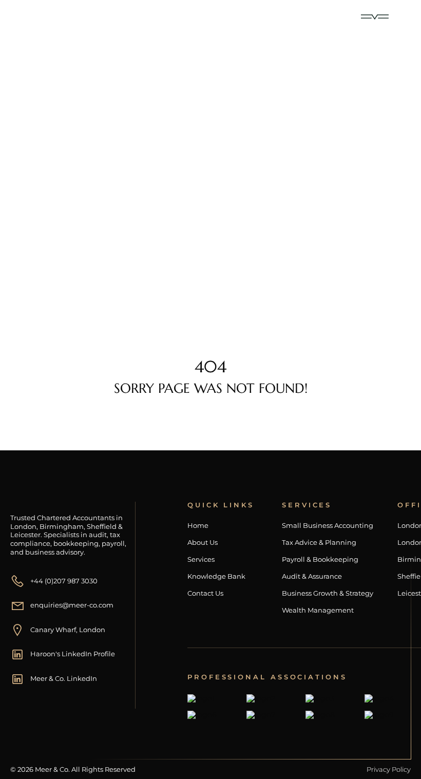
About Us (202, 542)
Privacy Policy (389, 769)
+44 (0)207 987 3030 (64, 581)
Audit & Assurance (312, 576)
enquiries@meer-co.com (71, 605)
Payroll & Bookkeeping (320, 559)
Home (54, 246)
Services (201, 559)
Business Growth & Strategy (327, 593)
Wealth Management (318, 610)
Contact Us (205, 593)
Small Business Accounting (327, 525)
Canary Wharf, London (67, 629)
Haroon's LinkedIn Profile (72, 654)
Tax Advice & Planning (319, 542)
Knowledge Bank (216, 576)
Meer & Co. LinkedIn (63, 678)
